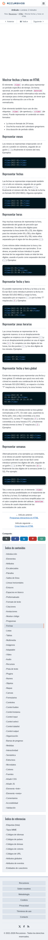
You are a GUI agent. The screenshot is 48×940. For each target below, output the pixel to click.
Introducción (11, 554)
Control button (12, 707)
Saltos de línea (12, 578)
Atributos (10, 564)
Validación (11, 808)
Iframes (9, 678)
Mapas (9, 688)
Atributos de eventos (15, 863)
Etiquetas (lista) (13, 825)
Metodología (24, 894)
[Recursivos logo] (13, 4)
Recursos (10, 664)
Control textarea (13, 712)
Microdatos (11, 765)
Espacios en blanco (15, 592)
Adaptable (10, 650)
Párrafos (10, 573)
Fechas (9, 626)
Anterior (10, 22)
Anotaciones (11, 611)
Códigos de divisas (14, 844)
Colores (9, 769)
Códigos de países (14, 839)
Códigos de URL (13, 854)
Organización (12, 736)
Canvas (9, 693)
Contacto (24, 917)
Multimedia (11, 640)
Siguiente (37, 22)
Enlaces (9, 588)
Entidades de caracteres (16, 868)
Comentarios (11, 798)
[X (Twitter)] (6, 539)
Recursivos (24, 883)
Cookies (24, 900)
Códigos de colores (14, 849)
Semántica (11, 755)
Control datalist (12, 726)
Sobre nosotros (24, 889)
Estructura (10, 760)
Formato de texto (13, 602)
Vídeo (8, 655)
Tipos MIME (11, 830)
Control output (12, 731)
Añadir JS (10, 784)
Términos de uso (24, 911)
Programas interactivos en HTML (24, 518)
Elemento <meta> (14, 793)
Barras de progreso (14, 741)
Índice (25, 22)
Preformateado (12, 597)
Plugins (9, 674)
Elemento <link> (13, 789)
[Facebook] (15, 539)
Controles (10, 702)
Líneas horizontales (14, 583)
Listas (8, 631)
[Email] (42, 539)
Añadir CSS (11, 779)
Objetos (9, 683)
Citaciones (11, 607)
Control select (12, 722)
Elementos (11, 559)
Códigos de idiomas (15, 835)
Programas (11, 621)
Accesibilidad (12, 803)
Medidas (10, 746)
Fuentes (9, 774)
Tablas (9, 635)
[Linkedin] (24, 539)
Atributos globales (14, 858)
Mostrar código (12, 616)
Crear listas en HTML (24, 526)
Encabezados (12, 568)
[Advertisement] (24, 49)
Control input (11, 717)
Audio (8, 659)
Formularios (11, 698)
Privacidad (24, 906)
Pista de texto (12, 669)
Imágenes (10, 645)
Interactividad (12, 750)
